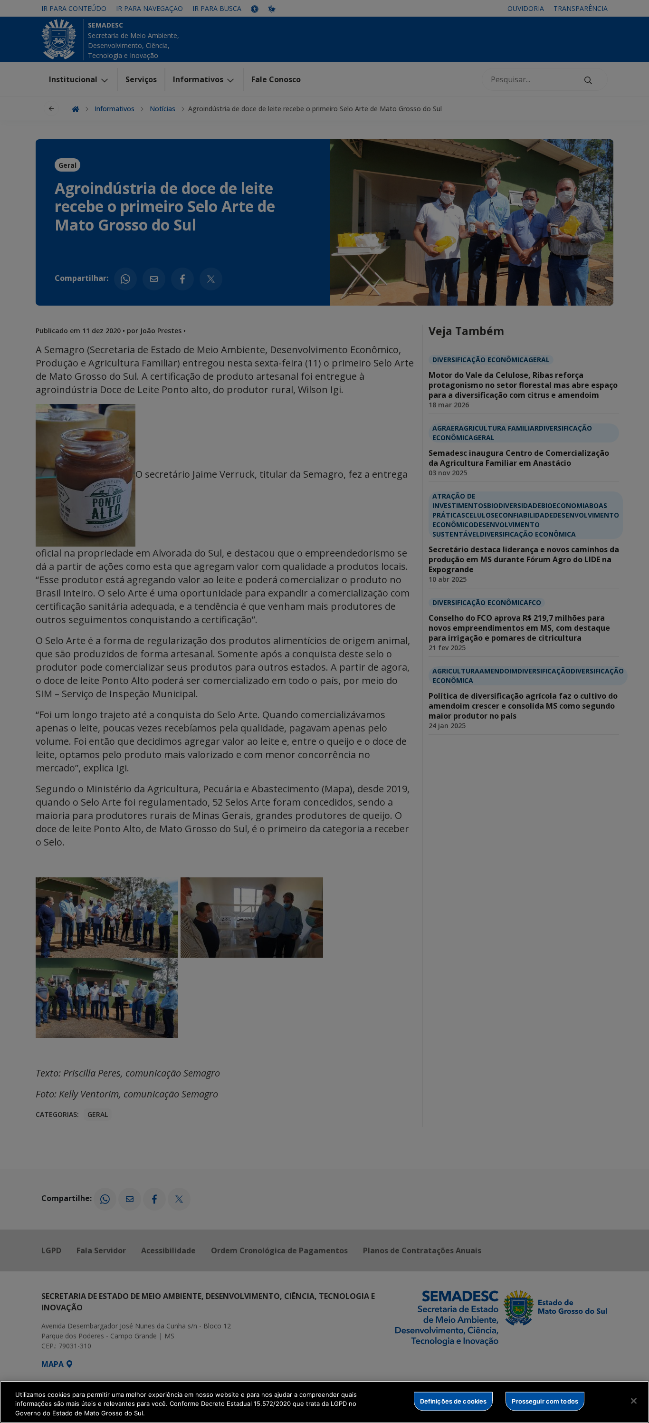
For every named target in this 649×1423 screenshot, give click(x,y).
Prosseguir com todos (545, 1400)
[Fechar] (633, 1400)
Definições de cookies (453, 1400)
